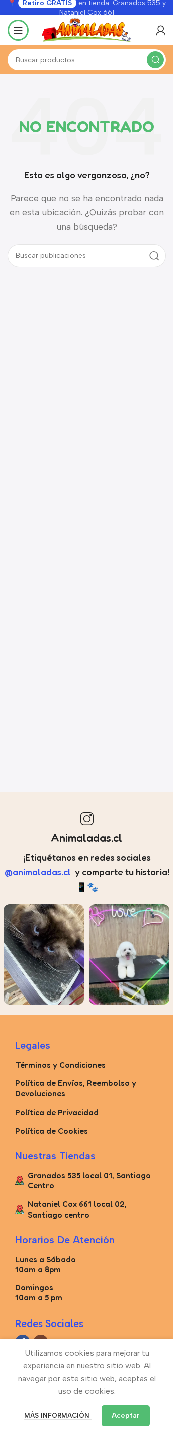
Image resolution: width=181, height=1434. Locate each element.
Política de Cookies (51, 1131)
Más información (58, 1415)
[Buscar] (155, 59)
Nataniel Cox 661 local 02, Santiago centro (77, 1209)
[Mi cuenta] (161, 30)
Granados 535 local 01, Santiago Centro (89, 1180)
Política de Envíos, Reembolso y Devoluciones (75, 1088)
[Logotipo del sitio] (87, 29)
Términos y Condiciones (60, 1065)
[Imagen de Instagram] (44, 954)
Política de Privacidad (57, 1112)
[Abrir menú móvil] (18, 30)
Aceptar (126, 1415)
